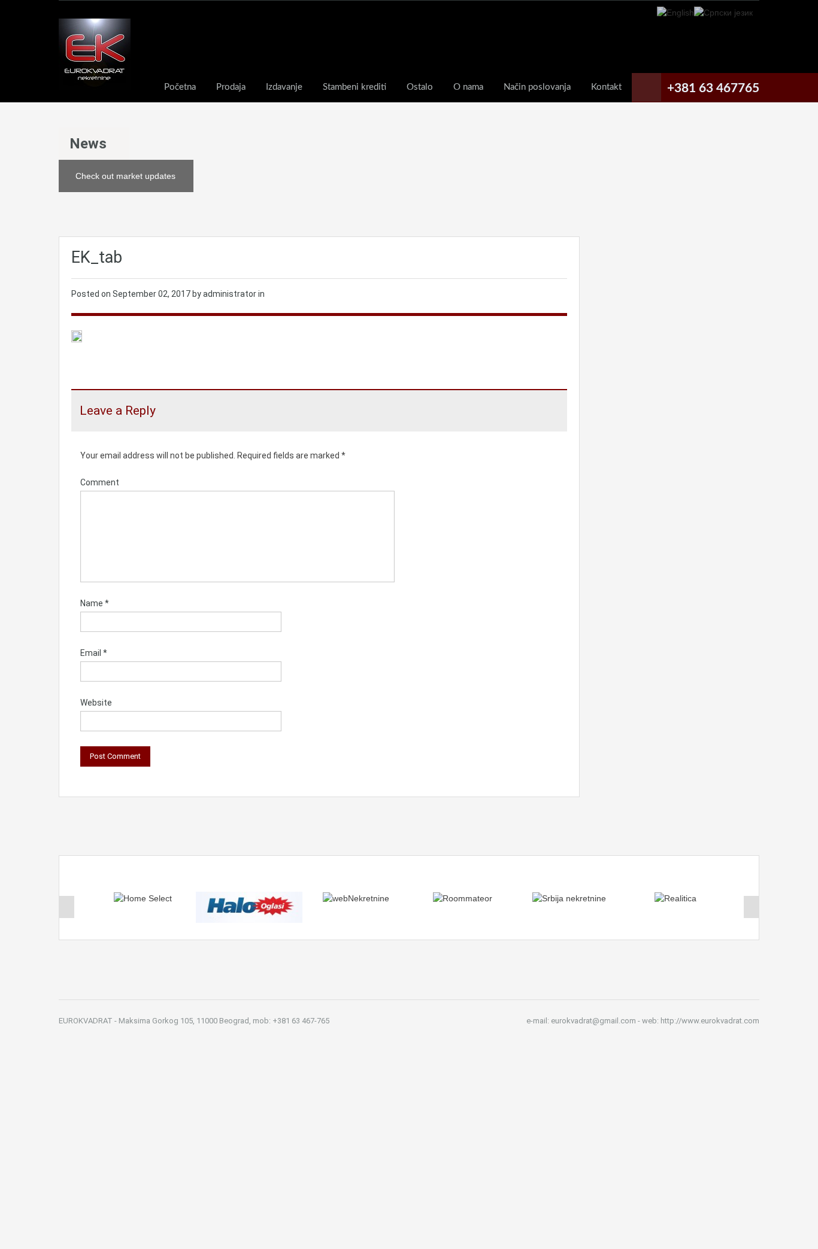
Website (96, 702)
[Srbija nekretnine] (569, 897)
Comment (99, 482)
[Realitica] (675, 897)
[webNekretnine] (356, 897)
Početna (180, 87)
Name (94, 603)
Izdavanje (284, 87)
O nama (468, 87)
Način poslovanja (537, 87)
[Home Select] (143, 897)
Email (93, 653)
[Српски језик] (723, 12)
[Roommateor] (462, 897)
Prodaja (231, 87)
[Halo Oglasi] (249, 906)
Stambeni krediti (354, 87)
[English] (675, 12)
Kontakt (606, 87)
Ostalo (420, 87)
